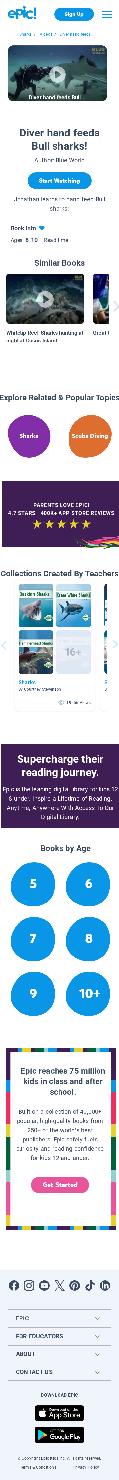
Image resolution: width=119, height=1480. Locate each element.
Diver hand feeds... (77, 34)
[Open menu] (107, 14)
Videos (46, 34)
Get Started (60, 1184)
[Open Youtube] (44, 1285)
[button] (54, 645)
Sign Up (74, 14)
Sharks (26, 34)
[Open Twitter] (59, 1285)
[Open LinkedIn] (105, 1285)
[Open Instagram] (29, 1285)
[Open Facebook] (14, 1285)
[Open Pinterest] (74, 1285)
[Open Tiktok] (90, 1285)
